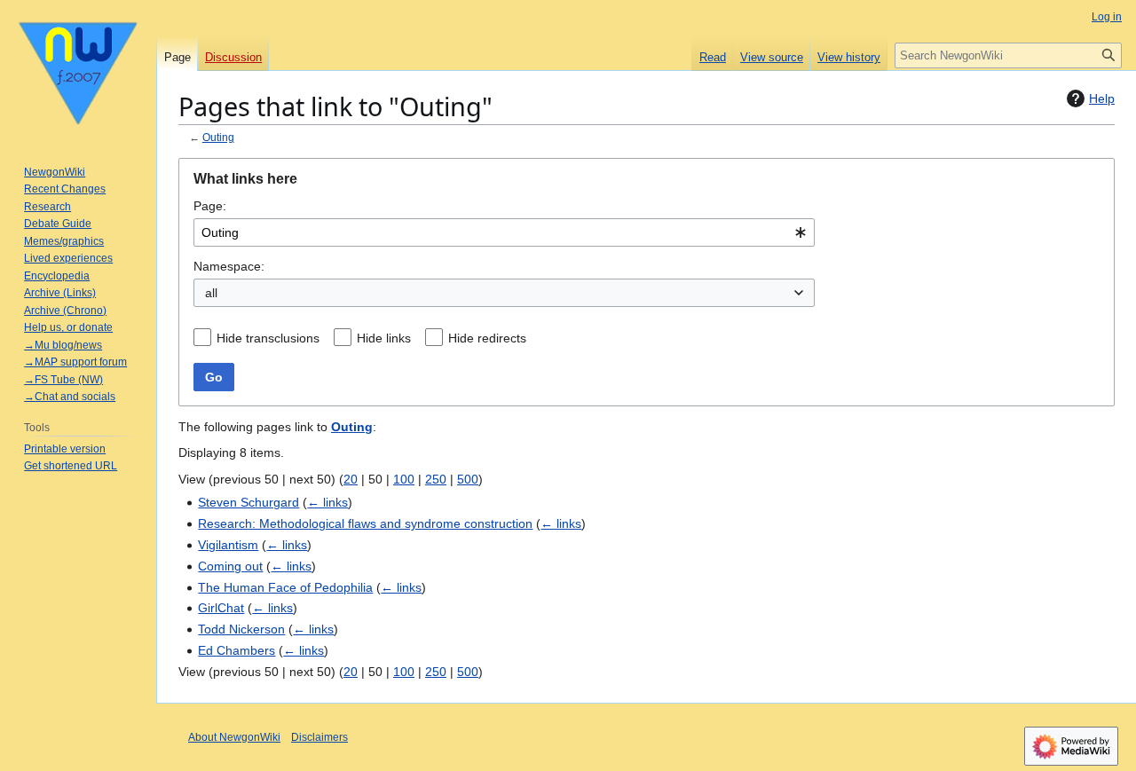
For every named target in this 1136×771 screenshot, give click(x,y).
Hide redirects (487, 338)
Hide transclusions (268, 338)
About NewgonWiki (234, 737)
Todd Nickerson (241, 629)
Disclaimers (319, 737)
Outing (218, 137)
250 (435, 479)
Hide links (384, 338)
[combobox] (504, 232)
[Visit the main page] (78, 71)
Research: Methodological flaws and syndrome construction (365, 523)
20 (350, 479)
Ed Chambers (236, 650)
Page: (209, 206)
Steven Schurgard (248, 502)
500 (467, 479)
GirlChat (221, 608)
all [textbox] (211, 293)
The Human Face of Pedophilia (285, 587)
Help (1102, 98)
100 (403, 479)
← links (327, 502)
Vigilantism (228, 545)
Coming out (230, 566)
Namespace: (228, 266)
